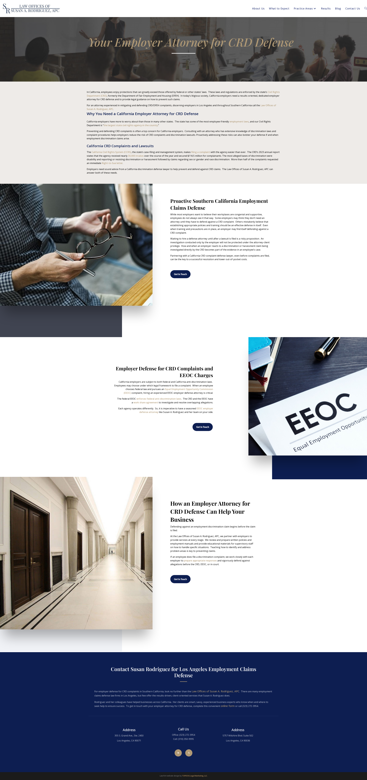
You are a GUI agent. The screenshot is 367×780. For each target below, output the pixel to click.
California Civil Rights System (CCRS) (111, 152)
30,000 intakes (136, 155)
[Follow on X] (188, 752)
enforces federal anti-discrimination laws (158, 398)
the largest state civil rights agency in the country (131, 125)
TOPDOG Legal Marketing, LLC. (194, 776)
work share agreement (145, 402)
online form (228, 706)
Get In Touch (180, 274)
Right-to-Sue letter (112, 163)
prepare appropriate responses (200, 560)
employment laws (239, 121)
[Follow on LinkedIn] (178, 752)
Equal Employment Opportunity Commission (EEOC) (168, 391)
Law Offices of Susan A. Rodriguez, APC (215, 691)
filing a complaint (200, 152)
